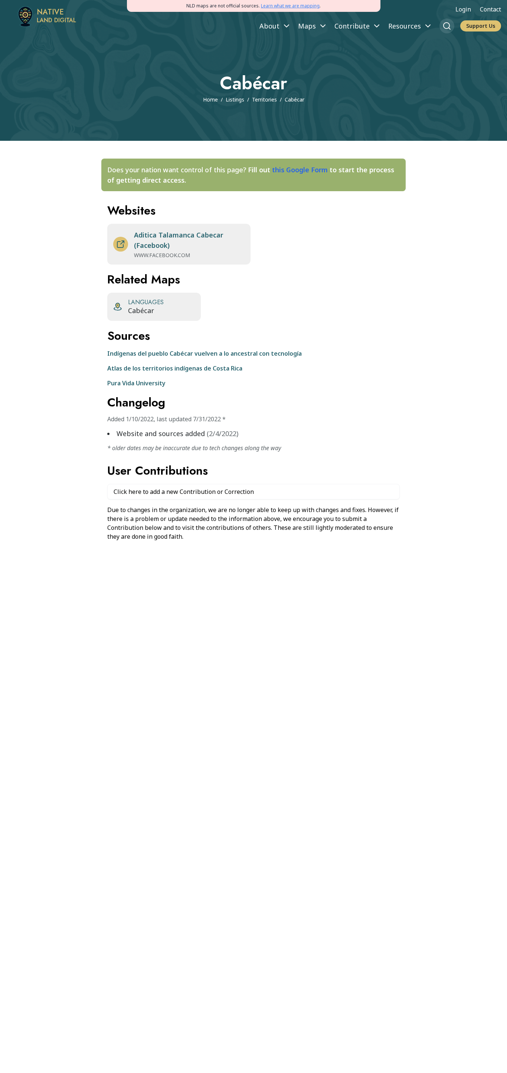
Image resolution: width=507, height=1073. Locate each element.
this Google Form (300, 169)
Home (210, 99)
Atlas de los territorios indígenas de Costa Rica (174, 368)
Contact (490, 9)
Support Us (480, 25)
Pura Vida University (136, 383)
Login (463, 9)
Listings (235, 99)
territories (264, 99)
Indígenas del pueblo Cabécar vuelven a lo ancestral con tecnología (204, 353)
